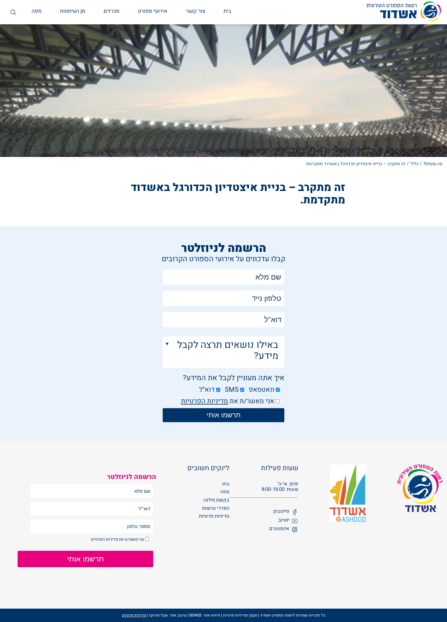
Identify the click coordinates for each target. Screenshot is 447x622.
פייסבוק (281, 512)
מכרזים (111, 11)
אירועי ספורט (153, 11)
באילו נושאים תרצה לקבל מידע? (227, 350)
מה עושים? (432, 164)
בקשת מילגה (216, 500)
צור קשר (195, 11)
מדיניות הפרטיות (204, 401)
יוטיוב (283, 520)
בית (227, 11)
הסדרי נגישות (215, 508)
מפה (37, 11)
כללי (414, 164)
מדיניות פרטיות (214, 516)
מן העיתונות (72, 11)
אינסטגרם (279, 529)
